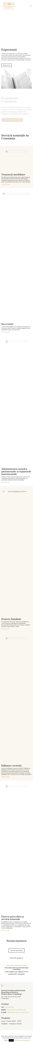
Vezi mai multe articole (16, 950)
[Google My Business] (20, 1033)
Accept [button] (11, 1040)
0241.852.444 (9, 1007)
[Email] (8, 1033)
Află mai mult (5, 184)
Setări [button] (6, 1040)
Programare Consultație (9, 100)
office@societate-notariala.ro (18, 1012)
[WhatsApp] (25, 1033)
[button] (31, 6)
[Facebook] (12, 1033)
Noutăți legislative (16, 941)
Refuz (16, 1040)
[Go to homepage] (8, 6)
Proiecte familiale (11, 619)
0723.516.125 (21, 1010)
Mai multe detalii (24, 1040)
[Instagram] (16, 1033)
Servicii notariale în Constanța (15, 137)
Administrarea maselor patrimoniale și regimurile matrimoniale (16, 471)
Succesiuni (7, 324)
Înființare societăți (11, 765)
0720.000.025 (11, 1010)
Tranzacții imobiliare (13, 174)
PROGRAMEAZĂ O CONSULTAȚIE (12, 120)
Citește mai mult (6, 65)
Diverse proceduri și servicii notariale (12, 918)
